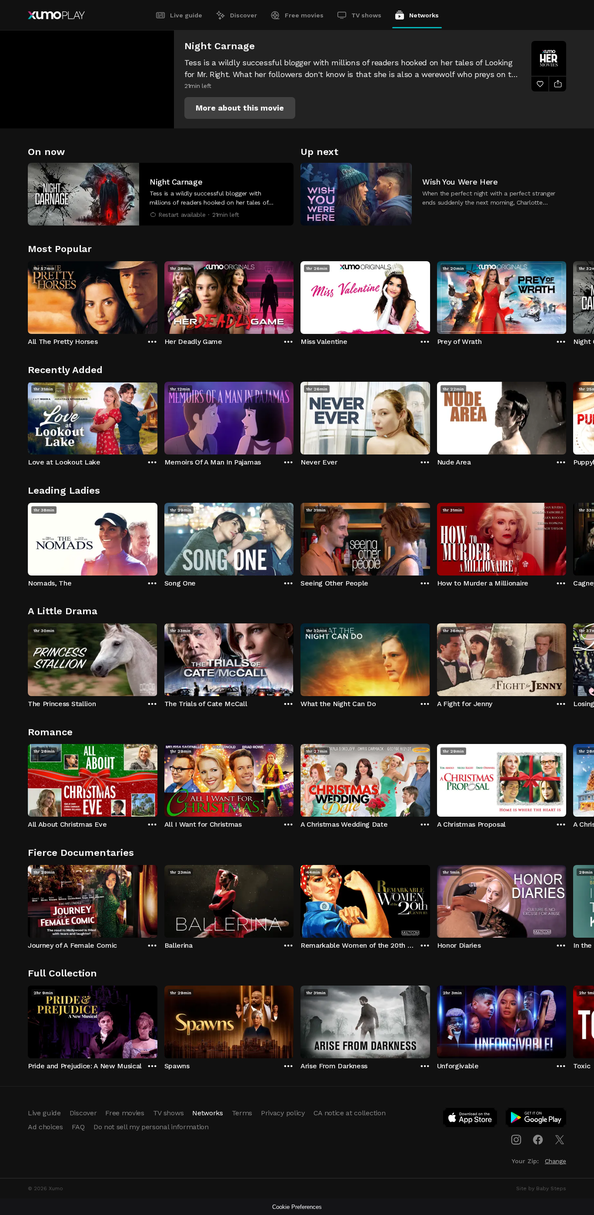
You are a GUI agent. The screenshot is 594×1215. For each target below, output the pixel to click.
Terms (242, 1113)
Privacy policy (283, 1113)
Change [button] (555, 1161)
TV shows (366, 15)
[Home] (56, 15)
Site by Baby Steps (541, 1188)
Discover (243, 15)
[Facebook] (537, 1139)
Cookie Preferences (297, 1207)
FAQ (78, 1127)
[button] (239, 108)
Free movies (304, 15)
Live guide (186, 15)
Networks (424, 15)
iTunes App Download (470, 1119)
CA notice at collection (350, 1113)
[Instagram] (516, 1139)
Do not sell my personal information (151, 1127)
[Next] (566, 295)
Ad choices (45, 1127)
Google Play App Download (536, 1119)
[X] (559, 1139)
